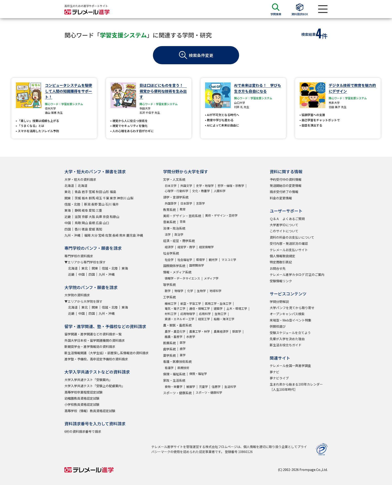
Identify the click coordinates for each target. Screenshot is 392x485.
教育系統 (169, 209)
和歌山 (114, 216)
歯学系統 (169, 349)
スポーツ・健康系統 (177, 393)
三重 (99, 210)
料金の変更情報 (281, 198)
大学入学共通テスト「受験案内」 (88, 379)
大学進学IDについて (284, 225)
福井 (115, 204)
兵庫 (99, 216)
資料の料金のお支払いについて (292, 237)
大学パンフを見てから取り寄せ (292, 307)
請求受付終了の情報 (284, 191)
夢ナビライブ (279, 378)
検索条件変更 (201, 55)
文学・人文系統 (174, 179)
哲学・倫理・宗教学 (231, 185)
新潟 (87, 204)
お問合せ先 (278, 268)
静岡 (78, 210)
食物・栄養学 (173, 386)
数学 (168, 291)
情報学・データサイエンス (182, 278)
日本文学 (170, 185)
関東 (67, 198)
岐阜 (85, 210)
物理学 (178, 291)
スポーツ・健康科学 (209, 392)
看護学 (169, 368)
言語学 (200, 203)
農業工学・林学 (199, 331)
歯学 (183, 348)
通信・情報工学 (199, 308)
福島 (113, 191)
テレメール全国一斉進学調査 (290, 365)
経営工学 (204, 319)
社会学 (169, 259)
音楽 (183, 221)
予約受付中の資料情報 (285, 179)
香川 (78, 229)
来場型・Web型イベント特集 (290, 320)
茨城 (78, 198)
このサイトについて (284, 231)
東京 (113, 198)
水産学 (190, 336)
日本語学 (186, 203)
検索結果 (308, 34)
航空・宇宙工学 (190, 303)
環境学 (200, 259)
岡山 (85, 222)
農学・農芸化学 (175, 331)
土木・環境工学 (236, 308)
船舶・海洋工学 (224, 319)
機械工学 (170, 303)
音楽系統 (169, 222)
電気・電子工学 (175, 308)
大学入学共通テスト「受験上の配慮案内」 (94, 386)
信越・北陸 (72, 204)
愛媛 (92, 229)
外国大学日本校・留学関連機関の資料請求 (94, 340)
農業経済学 (221, 331)
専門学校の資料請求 (78, 256)
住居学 (216, 386)
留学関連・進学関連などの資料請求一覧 (93, 334)
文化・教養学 (201, 191)
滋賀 (78, 216)
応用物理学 (187, 314)
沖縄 (140, 235)
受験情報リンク (281, 281)
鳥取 (78, 222)
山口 (106, 222)
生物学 (201, 291)
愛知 (92, 210)
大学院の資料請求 (77, 295)
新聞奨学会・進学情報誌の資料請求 (89, 346)
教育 (183, 209)
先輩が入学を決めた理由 (287, 339)
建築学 (218, 308)
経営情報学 (206, 247)
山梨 (130, 198)
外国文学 (186, 185)
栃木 (85, 198)
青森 (78, 191)
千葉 (106, 198)
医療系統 (169, 343)
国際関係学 (196, 265)
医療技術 (183, 368)
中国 (67, 222)
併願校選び (278, 326)
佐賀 (108, 235)
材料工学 (170, 314)
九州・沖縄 (72, 235)
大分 (94, 235)
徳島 (85, 229)
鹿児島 (131, 235)
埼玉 (99, 198)
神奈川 (121, 198)
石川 (108, 204)
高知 (99, 229)
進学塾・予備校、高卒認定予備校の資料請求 (96, 359)
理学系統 (169, 284)
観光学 (213, 259)
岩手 (85, 191)
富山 (101, 204)
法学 (168, 234)
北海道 (69, 185)
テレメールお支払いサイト (289, 249)
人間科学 (219, 191)
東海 (67, 210)
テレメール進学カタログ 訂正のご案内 (297, 274)
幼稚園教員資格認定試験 (81, 398)
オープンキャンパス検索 (287, 314)
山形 (106, 191)
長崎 (115, 235)
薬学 (183, 355)
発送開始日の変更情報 (285, 185)
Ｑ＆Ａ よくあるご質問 (287, 218)
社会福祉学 (184, 259)
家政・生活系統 (174, 380)
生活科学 (230, 386)
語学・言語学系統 (176, 197)
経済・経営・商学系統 (179, 240)
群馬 (92, 198)
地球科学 (215, 291)
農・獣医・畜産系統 (177, 325)
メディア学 (211, 278)
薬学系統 (169, 355)
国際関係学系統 (174, 265)
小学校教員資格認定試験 (81, 404)
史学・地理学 (205, 185)
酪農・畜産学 (173, 336)
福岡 (87, 235)
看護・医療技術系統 (177, 361)
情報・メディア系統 (177, 272)
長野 (94, 204)
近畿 (67, 216)
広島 (99, 222)
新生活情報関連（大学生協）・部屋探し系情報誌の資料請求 (106, 353)
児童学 (203, 386)
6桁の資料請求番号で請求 (82, 431)
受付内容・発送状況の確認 (289, 243)
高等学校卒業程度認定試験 (83, 392)
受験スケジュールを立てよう (290, 332)
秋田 (99, 191)
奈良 (106, 216)
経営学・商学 (186, 247)
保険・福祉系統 (174, 374)
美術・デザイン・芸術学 (221, 215)
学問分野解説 (279, 301)
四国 (67, 229)
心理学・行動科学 (176, 191)
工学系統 (169, 297)
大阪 (92, 216)
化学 (190, 291)
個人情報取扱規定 (282, 256)
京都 (85, 216)
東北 (67, 191)
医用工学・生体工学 (218, 303)
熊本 (122, 235)
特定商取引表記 (281, 262)
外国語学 (170, 203)
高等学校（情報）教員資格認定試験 (89, 410)
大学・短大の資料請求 (80, 179)
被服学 (190, 386)
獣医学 (236, 331)
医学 (183, 342)
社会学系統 (171, 253)
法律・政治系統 (174, 228)
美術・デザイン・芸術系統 (182, 215)
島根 (92, 222)
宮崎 (101, 235)
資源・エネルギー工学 (179, 319)
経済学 (169, 247)
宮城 (92, 191)
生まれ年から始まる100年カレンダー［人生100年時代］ (296, 386)
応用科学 (205, 314)
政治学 (178, 234)
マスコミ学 (228, 259)
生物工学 (220, 314)
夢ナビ (274, 372)
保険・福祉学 (198, 373)
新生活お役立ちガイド (285, 345)
